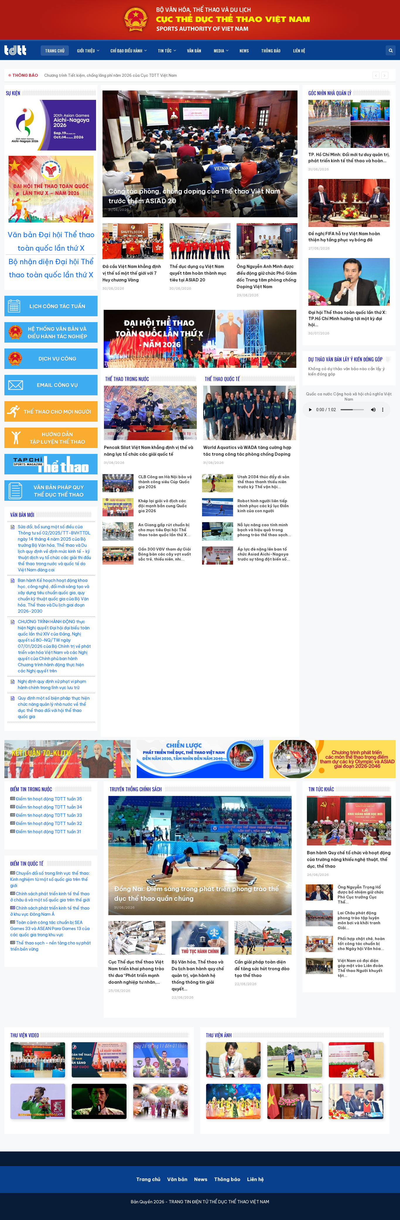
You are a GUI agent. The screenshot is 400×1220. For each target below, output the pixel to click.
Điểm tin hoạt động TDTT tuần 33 (49, 815)
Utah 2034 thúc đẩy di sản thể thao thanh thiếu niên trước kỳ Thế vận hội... (263, 481)
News (200, 1179)
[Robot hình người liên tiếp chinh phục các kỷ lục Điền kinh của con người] (217, 507)
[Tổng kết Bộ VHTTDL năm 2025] (38, 1086)
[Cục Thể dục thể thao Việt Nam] (15, 50)
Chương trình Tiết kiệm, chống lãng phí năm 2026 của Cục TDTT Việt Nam (110, 75)
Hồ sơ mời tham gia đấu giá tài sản (43, 75)
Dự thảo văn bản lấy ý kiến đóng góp (345, 359)
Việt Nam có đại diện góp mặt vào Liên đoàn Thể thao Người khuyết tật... (360, 968)
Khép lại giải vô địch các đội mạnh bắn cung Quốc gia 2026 (162, 505)
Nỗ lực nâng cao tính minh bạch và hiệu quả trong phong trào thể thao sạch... (264, 529)
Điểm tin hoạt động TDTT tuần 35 (49, 799)
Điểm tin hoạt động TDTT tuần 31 (48, 831)
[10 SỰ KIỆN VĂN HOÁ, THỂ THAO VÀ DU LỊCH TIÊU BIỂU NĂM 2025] (99, 1086)
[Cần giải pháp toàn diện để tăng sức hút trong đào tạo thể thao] (263, 938)
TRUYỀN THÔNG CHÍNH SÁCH (136, 789)
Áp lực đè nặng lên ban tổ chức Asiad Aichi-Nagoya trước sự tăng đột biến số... (263, 554)
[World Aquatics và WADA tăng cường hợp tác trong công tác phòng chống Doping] (249, 413)
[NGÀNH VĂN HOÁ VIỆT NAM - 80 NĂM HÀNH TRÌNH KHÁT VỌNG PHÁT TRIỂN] (160, 1086)
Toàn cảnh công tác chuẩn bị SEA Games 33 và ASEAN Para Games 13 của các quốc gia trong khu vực (50, 928)
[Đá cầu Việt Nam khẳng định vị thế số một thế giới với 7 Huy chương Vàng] (132, 241)
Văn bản (177, 1179)
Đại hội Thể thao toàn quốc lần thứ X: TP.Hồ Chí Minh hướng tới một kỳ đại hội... (347, 318)
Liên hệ (255, 1179)
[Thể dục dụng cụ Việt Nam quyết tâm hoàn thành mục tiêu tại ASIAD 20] (200, 241)
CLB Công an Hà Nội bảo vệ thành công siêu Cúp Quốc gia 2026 (165, 481)
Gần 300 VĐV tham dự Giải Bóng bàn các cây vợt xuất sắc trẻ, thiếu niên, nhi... (164, 554)
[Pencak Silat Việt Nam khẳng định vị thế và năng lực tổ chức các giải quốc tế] (150, 413)
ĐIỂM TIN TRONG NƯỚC (31, 789)
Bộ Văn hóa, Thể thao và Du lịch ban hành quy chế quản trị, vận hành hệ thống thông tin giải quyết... (198, 975)
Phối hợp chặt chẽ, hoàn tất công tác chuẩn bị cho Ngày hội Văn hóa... (361, 943)
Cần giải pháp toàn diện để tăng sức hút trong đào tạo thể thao (262, 968)
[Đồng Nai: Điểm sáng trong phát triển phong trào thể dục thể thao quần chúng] (200, 855)
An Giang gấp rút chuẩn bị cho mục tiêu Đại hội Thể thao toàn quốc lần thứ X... (164, 529)
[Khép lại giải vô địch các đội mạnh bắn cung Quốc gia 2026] (118, 507)
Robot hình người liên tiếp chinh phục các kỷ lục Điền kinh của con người (263, 505)
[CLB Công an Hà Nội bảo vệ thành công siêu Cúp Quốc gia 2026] (118, 483)
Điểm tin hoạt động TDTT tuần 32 (49, 823)
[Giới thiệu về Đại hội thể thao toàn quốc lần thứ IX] (160, 1045)
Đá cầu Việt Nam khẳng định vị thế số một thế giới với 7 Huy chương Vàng (131, 273)
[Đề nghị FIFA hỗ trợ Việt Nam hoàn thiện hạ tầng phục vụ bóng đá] (349, 179)
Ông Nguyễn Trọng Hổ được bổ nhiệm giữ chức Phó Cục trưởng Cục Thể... (361, 894)
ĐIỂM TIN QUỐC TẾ (26, 863)
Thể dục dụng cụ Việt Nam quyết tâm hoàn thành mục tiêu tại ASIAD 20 (198, 273)
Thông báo (227, 1179)
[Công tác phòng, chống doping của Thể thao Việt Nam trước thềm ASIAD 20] (200, 154)
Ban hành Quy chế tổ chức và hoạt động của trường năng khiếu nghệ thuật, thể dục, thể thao (349, 859)
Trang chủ (148, 1179)
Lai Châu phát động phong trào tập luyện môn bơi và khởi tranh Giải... (359, 920)
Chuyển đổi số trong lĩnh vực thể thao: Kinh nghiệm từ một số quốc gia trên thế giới (50, 879)
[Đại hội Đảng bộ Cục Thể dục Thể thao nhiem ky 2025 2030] (38, 1045)
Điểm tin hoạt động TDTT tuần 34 (49, 807)
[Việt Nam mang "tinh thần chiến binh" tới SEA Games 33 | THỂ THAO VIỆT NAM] (99, 1045)
